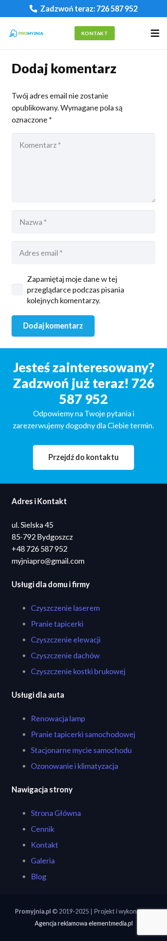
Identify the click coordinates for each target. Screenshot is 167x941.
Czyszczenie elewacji (66, 639)
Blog (38, 876)
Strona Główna (56, 813)
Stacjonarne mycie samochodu (81, 750)
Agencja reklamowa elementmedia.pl (84, 923)
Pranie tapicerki (57, 623)
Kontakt (44, 844)
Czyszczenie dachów (65, 655)
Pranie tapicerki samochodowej (83, 734)
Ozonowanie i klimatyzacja (74, 766)
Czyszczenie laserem (65, 607)
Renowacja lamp (58, 718)
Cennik (42, 828)
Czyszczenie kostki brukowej (78, 671)
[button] (155, 33)
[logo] (26, 33)
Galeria (43, 860)
